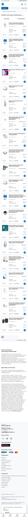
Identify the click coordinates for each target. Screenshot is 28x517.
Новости (3, 457)
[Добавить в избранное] (3, 35)
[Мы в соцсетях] (3, 438)
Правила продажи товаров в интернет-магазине (13, 475)
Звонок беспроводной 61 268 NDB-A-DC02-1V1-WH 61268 (16, 242)
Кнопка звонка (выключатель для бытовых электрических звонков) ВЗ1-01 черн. (16, 55)
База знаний (4, 484)
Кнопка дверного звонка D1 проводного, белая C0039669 (16, 226)
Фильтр (7, 18)
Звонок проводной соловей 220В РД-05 (16, 86)
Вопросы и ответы (6, 479)
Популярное (4, 485)
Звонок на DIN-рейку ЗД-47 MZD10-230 (16, 101)
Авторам (3, 470)
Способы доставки (16, 410)
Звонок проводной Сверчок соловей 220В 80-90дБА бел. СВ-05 (16, 40)
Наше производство (6, 468)
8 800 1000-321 (6, 425)
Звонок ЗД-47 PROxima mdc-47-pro (17, 70)
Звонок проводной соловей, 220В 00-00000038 (16, 181)
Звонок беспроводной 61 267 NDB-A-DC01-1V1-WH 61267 (16, 274)
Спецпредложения (6, 465)
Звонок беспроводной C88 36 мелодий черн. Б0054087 (16, 319)
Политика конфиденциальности (8, 499)
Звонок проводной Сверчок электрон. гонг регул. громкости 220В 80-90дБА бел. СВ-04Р (17, 196)
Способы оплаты (5, 480)
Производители (5, 462)
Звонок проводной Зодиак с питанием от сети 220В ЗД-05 (16, 24)
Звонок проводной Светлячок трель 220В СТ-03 (16, 289)
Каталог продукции (6, 460)
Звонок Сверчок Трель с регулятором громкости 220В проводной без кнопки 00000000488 (16, 258)
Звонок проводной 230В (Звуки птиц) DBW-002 (17, 134)
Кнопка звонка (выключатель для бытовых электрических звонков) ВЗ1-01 (16, 211)
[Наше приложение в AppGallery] (5, 445)
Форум (3, 487)
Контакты (3, 459)
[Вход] (22, 4)
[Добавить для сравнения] (5, 35)
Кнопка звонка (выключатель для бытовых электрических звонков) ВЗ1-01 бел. (16, 151)
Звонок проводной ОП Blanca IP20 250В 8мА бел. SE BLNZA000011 (16, 118)
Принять (7, 512)
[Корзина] (25, 4)
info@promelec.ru (7, 429)
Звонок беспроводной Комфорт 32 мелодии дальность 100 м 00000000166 (17, 304)
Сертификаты (4, 482)
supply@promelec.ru (8, 432)
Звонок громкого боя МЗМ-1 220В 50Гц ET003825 (16, 166)
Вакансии (3, 467)
